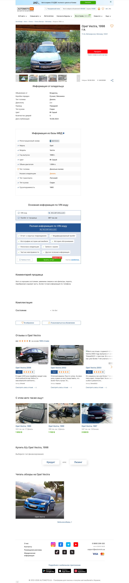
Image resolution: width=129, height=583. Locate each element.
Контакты (28, 547)
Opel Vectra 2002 (58, 368)
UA (107, 8)
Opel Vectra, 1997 (89, 426)
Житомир (48, 21)
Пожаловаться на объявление (62, 323)
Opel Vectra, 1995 (23, 426)
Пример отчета (25, 260)
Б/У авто (21, 16)
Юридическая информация (29, 554)
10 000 (93, 8)
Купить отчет (52, 259)
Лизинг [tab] (78, 462)
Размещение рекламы (33, 550)
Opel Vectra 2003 (93, 368)
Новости (97, 16)
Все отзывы (83, 16)
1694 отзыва (44, 341)
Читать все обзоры (64, 522)
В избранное (29, 323)
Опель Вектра (39, 21)
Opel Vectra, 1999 (56, 426)
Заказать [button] (88, 2)
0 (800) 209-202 (98, 543)
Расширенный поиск (53, 8)
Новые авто (34, 16)
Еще (107, 16)
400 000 (82, 8)
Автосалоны (48, 16)
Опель (31, 21)
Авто (25, 21)
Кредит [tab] (51, 462)
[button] (78, 49)
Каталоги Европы (63, 16)
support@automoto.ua (96, 549)
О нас (26, 543)
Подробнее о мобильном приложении (65, 565)
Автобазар (19, 21)
